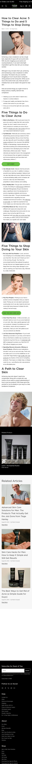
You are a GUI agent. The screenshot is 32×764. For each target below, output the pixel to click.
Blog (3, 730)
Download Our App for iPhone (9, 761)
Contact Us (4, 697)
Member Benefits (6, 728)
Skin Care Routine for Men (8, 732)
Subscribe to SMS (7, 678)
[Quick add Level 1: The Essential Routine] (3, 461)
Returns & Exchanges (7, 701)
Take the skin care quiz (11, 313)
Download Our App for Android (10, 763)
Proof (3, 726)
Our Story (4, 724)
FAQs (3, 699)
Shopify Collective (6, 713)
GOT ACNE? (11, 164)
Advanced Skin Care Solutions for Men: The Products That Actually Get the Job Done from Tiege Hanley (15, 513)
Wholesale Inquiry (6, 709)
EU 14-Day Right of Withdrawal (10, 715)
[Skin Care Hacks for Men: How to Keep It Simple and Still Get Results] (16, 539)
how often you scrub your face (21, 215)
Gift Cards (4, 757)
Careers (4, 740)
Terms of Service (7, 675)
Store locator (5, 711)
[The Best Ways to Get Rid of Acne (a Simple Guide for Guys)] (16, 578)
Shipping (4, 703)
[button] (6, 6)
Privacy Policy (27, 673)
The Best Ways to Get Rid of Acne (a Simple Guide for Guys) (15, 593)
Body (3, 753)
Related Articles (12, 481)
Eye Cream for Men (7, 738)
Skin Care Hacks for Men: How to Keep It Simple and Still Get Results (15, 555)
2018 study (20, 187)
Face (3, 751)
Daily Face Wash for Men (8, 736)
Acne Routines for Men (8, 734)
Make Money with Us (7, 705)
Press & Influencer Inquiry (8, 707)
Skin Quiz (4, 759)
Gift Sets (4, 755)
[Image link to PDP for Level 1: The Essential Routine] (16, 449)
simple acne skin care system (17, 128)
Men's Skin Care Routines (8, 749)
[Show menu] (2, 6)
